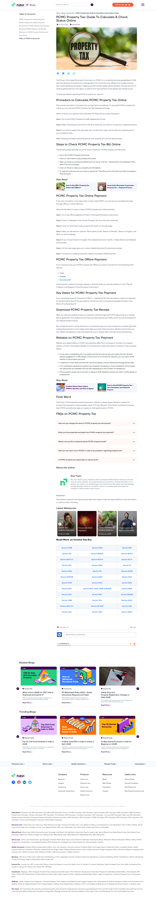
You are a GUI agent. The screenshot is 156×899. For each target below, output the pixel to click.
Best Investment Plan (66, 874)
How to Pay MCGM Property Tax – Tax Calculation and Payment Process (120, 387)
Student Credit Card (82, 857)
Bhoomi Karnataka (118, 840)
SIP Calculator (88, 813)
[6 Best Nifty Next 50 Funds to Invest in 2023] (107, 523)
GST (31, 864)
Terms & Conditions (131, 783)
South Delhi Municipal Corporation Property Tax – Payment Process (120, 186)
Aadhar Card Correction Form (133, 882)
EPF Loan (60, 827)
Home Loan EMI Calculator (72, 813)
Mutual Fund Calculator (20, 815)
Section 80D (127, 583)
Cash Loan (84, 779)
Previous (59, 524)
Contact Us (62, 787)
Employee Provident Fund (41, 872)
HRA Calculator (73, 817)
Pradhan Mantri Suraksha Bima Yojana (38, 847)
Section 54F (66, 565)
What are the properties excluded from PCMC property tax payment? (86, 432)
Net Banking (49, 857)
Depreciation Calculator (54, 820)
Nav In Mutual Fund (105, 832)
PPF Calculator (48, 815)
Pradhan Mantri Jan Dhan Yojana (46, 874)
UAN (30, 872)
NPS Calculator (122, 813)
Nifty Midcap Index (60, 835)
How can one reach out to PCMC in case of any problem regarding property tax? (90, 451)
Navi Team (76, 476)
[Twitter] (30, 783)
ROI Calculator (133, 817)
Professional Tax (135, 864)
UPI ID (131, 857)
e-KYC (57, 857)
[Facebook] (13, 783)
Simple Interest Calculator (21, 817)
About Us (61, 779)
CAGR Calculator (98, 817)
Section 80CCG (66, 606)
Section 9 (86, 864)
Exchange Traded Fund (19, 835)
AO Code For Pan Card (114, 889)
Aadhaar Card (29, 882)
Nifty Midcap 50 (73, 835)
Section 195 (66, 554)
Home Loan (47, 764)
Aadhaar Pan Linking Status (96, 882)
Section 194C (127, 577)
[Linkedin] (24, 783)
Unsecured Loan (29, 825)
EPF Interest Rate (28, 874)
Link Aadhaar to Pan (82, 891)
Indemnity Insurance (59, 852)
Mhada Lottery (131, 840)
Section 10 (127, 565)
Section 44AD (97, 577)
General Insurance (74, 847)
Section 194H (97, 583)
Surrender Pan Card (68, 891)
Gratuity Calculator (60, 817)
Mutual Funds (109, 764)
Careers (61, 783)
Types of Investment (105, 874)
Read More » (27, 703)
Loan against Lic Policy (87, 825)
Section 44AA (97, 548)
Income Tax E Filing (41, 864)
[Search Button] (92, 4)
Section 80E (127, 548)
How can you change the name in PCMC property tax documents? (84, 423)
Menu (142, 4)
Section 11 (15, 867)
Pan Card (35, 889)
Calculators (139, 764)
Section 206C (126, 600)
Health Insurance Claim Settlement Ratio (36, 852)
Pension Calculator (35, 815)
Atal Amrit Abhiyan (124, 850)
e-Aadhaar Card (134, 884)
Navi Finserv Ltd (130, 787)
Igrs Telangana (45, 840)
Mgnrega (24, 872)
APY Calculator (110, 817)
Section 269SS (127, 571)
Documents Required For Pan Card (93, 889)
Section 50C (67, 594)
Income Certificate (97, 864)
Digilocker (38, 882)
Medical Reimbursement (72, 850)
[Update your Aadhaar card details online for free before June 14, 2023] (66, 523)
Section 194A (67, 583)
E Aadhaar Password (114, 882)
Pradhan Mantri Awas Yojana (60, 840)
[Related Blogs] (39, 676)
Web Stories (107, 783)
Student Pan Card (127, 891)
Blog (63, 13)
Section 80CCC (66, 559)
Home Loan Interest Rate (30, 840)
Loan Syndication (115, 825)
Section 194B (67, 600)
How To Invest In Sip (91, 832)
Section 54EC (127, 612)
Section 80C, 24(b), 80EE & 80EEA (97, 588)
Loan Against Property (38, 842)
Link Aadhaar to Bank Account (97, 884)
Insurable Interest (126, 847)
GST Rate (48, 867)
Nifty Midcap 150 (98, 835)
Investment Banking (106, 857)
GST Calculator (98, 815)
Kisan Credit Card (47, 859)
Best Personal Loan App (52, 825)
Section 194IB (67, 548)
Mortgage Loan (66, 842)
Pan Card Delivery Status (24, 891)
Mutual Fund (84, 795)
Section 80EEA (97, 554)
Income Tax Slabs (69, 864)
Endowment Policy (112, 847)
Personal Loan (17, 764)
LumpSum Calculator (84, 815)
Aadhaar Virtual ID (18, 884)
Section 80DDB (67, 577)
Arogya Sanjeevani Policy (108, 850)
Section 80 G (127, 559)
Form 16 (79, 864)
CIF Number (139, 857)
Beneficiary (94, 857)
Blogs (32, 5)
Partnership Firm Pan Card (112, 891)
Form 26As (124, 864)
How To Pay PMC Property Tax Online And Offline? (77, 186)
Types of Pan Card (95, 891)
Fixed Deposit (131, 872)
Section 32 (40, 867)
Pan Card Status (25, 889)
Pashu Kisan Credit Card (85, 827)
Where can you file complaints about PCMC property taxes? (82, 441)
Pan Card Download (45, 889)
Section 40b (67, 612)
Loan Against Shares (49, 827)
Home (58, 13)
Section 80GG (97, 559)
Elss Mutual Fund (133, 832)
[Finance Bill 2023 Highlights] (87, 523)
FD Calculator (60, 815)
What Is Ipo (26, 832)
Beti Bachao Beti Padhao (117, 872)
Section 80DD (127, 554)
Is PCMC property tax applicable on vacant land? (78, 460)
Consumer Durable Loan (70, 825)
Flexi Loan (39, 825)
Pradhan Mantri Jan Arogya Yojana (93, 847)
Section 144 (32, 867)
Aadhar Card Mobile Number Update (73, 882)
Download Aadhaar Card (51, 882)
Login (134, 627)
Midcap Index (48, 835)
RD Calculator (71, 815)
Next (134, 524)
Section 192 (97, 571)
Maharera (107, 840)
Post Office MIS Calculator (52, 813)
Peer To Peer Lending (129, 825)
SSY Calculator (99, 813)
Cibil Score (23, 857)
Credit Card (40, 857)
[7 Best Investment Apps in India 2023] (127, 523)
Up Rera (100, 842)
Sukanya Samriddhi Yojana (60, 872)
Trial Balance (123, 857)
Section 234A (127, 588)
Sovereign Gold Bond (56, 832)
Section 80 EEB (97, 606)
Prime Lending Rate (102, 827)
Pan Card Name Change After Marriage (47, 891)
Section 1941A (97, 565)
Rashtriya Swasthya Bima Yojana (86, 874)
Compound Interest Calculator (41, 817)
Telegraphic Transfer (67, 857)
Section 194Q (67, 571)
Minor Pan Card (127, 889)
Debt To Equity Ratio (33, 859)
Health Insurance (78, 764)
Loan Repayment (102, 825)
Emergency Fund (35, 827)
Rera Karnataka (91, 842)
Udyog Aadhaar (47, 884)
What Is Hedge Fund (35, 835)
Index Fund (79, 832)
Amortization (25, 842)
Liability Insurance (73, 852)
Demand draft (65, 280)
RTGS (116, 857)
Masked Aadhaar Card (33, 884)
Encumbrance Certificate (80, 840)
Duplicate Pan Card (74, 889)
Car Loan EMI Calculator (113, 815)
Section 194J (97, 600)
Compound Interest (18, 859)
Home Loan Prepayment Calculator (32, 820)
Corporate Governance (66, 791)
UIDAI (21, 882)
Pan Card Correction (60, 889)
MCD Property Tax (53, 842)
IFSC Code (31, 857)
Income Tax (70, 13)
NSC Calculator (85, 817)
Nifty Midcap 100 (86, 835)
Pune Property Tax (79, 842)
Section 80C (67, 588)
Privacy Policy (129, 779)
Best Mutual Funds (119, 832)
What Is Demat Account (39, 832)
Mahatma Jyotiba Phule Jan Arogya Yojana (48, 850)
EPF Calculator (111, 813)
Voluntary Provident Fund (122, 874)
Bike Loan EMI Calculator (131, 815)
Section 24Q (127, 606)
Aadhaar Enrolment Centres (118, 884)
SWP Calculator (134, 813)
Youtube (105, 791)
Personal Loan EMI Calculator (32, 813)
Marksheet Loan (70, 827)
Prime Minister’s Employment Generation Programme (88, 872)
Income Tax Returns (55, 864)
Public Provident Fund (112, 864)
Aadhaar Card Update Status (64, 884)
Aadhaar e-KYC (80, 884)
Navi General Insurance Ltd (134, 791)
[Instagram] (19, 783)
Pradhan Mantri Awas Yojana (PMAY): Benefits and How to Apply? (80, 387)
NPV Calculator (122, 817)
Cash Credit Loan (22, 827)
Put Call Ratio (69, 832)
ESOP (19, 874)
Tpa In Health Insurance (90, 850)
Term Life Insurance (60, 847)
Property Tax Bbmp (96, 840)
